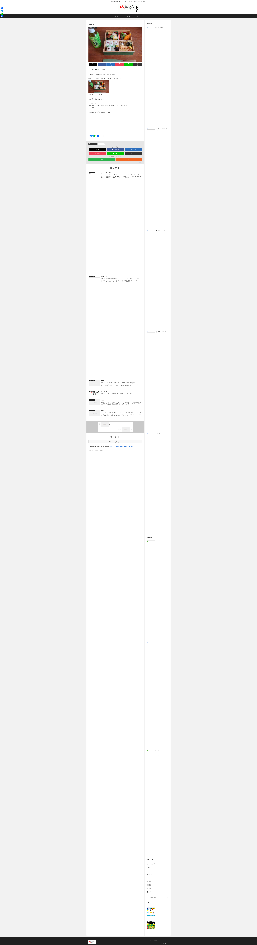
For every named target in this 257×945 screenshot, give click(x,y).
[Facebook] (1, 8)
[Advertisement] (115, 124)
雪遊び (149, 892)
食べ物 (104, 143)
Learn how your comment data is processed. (121, 446)
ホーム (145, 940)
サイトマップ (166, 940)
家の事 (149, 881)
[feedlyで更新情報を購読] (101, 159)
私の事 (150, 940)
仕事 (99, 143)
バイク (149, 867)
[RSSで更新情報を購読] (129, 159)
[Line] (1, 13)
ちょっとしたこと (93, 143)
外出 (148, 878)
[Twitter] (1, 11)
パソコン (149, 871)
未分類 (149, 885)
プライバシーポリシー (157, 940)
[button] (137, 64)
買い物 (149, 888)
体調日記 (149, 874)
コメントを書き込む (115, 442)
